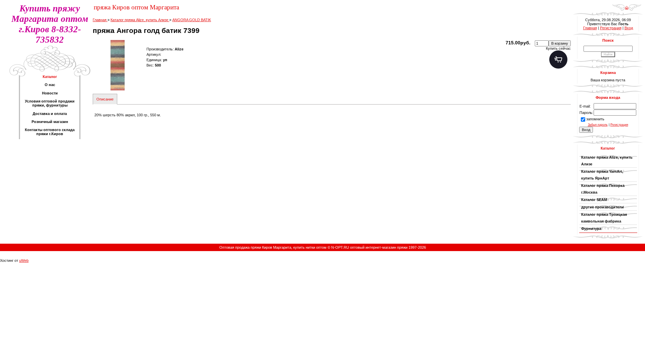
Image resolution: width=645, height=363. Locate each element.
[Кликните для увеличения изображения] (118, 65)
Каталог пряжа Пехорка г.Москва (603, 189)
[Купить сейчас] (558, 59)
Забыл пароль (598, 124)
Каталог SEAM (594, 200)
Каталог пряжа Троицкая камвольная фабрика (604, 217)
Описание (105, 99)
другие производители (602, 207)
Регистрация (610, 28)
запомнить (595, 119)
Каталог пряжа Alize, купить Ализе (607, 160)
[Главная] (627, 5)
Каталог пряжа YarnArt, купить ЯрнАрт (602, 174)
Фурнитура (592, 229)
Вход (629, 28)
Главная (590, 28)
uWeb (24, 260)
